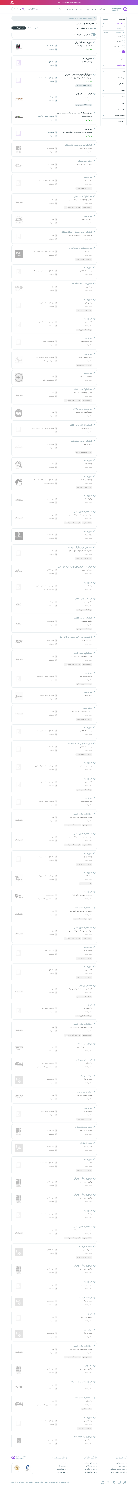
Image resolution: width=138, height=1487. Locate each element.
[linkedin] (119, 1482)
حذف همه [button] (105, 19)
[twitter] (108, 1482)
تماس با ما (62, 1466)
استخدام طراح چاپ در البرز (86, 23)
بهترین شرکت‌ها (68, 9)
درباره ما (63, 1463)
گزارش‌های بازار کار (90, 1472)
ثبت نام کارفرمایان (90, 1469)
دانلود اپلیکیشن (61, 1469)
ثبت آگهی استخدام (18, 28)
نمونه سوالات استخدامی (118, 1469)
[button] (113, 36)
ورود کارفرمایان (90, 1466)
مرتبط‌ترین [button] (83, 28)
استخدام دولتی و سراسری (117, 1472)
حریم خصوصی (61, 1472)
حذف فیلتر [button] (105, 33)
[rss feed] (125, 1482)
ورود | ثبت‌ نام (17, 9)
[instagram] (102, 1482)
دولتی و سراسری (91, 9)
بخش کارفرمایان (33, 9)
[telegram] (113, 1482)
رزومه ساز (79, 9)
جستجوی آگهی (104, 9)
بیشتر (59, 9)
